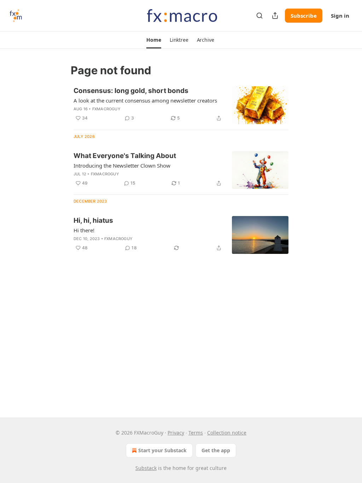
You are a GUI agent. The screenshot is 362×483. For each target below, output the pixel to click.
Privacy (176, 432)
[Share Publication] (275, 15)
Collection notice (226, 432)
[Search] (259, 15)
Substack (146, 468)
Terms (195, 432)
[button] (153, 39)
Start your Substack (162, 450)
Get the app (216, 450)
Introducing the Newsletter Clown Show (122, 165)
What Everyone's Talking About (125, 156)
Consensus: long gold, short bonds (131, 91)
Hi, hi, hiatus (93, 220)
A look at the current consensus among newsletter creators (145, 100)
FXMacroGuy (106, 108)
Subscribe (304, 15)
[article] (181, 105)
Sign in (340, 15)
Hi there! (84, 230)
